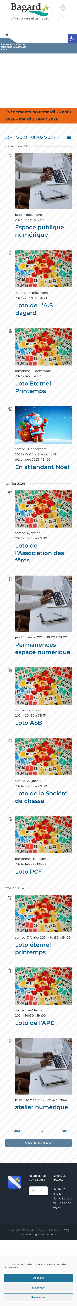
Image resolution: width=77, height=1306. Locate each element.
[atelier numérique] (43, 1066)
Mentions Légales (31, 1234)
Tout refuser (38, 1287)
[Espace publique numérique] (43, 181)
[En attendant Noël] (43, 425)
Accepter (38, 1277)
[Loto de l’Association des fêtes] (43, 509)
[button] (72, 38)
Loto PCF (28, 871)
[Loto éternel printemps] (43, 913)
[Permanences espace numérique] (43, 604)
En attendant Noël (42, 466)
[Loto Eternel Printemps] (43, 346)
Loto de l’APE (34, 1022)
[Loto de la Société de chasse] (43, 756)
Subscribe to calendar (38, 1142)
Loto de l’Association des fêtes (39, 553)
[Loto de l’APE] (43, 986)
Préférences (38, 1297)
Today (38, 1131)
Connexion (49, 1234)
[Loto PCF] (43, 834)
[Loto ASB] (43, 686)
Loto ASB (28, 722)
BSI (66, 1230)
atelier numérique (41, 1107)
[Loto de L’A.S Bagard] (43, 268)
